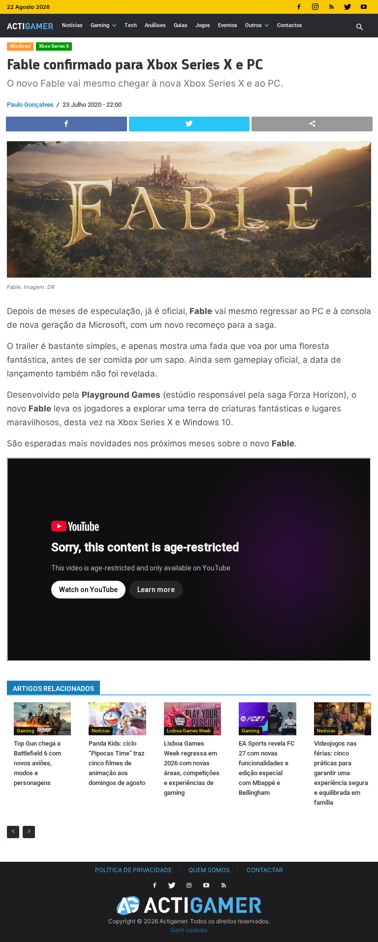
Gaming (100, 25)
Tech (131, 25)
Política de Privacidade (133, 870)
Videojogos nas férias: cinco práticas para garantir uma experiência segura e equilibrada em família (341, 773)
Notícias (72, 25)
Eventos (227, 25)
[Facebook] (298, 7)
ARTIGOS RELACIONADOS (53, 688)
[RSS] (331, 7)
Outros (253, 25)
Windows (20, 46)
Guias (181, 25)
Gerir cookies (189, 930)
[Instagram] (315, 7)
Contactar (265, 870)
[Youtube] (363, 7)
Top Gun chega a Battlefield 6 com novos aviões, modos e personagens (37, 763)
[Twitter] (347, 7)
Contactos (289, 25)
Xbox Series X (54, 46)
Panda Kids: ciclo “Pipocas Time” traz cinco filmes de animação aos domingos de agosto (117, 763)
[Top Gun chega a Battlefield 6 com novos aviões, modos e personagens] (42, 718)
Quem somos (209, 870)
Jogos (202, 25)
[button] (359, 27)
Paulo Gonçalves (30, 104)
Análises (155, 25)
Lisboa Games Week (189, 730)
